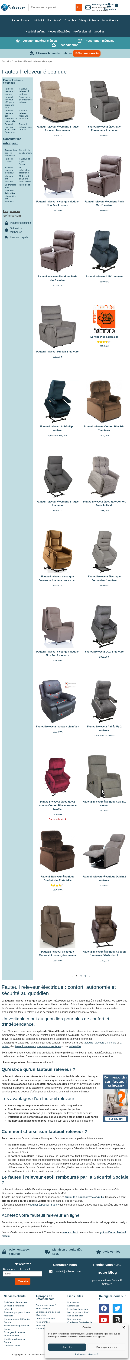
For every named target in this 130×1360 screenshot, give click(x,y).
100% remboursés (86, 53)
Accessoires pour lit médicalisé (11, 153)
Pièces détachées (59, 31)
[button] (123, 1327)
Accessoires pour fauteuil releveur (25, 100)
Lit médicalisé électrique (24, 170)
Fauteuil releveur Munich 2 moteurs (57, 351)
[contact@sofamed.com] (88, 7)
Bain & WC (54, 20)
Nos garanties (43, 1322)
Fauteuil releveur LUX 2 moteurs (104, 651)
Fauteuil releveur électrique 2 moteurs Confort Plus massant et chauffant (57, 805)
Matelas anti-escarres (9, 179)
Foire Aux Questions (77, 1309)
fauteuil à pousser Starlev (44, 1204)
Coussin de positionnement (26, 151)
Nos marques (74, 1319)
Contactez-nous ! (12, 1345)
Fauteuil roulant (21, 20)
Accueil (5, 61)
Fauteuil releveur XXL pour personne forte (9, 102)
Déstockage (73, 1305)
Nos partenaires (75, 1315)
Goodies (99, 31)
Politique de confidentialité (86, 1354)
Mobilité (39, 20)
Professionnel (82, 31)
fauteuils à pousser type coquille (84, 1197)
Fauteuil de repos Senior (24, 161)
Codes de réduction (45, 1318)
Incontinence (110, 20)
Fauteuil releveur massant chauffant (23, 114)
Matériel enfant (35, 31)
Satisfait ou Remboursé (15, 1302)
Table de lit (24, 184)
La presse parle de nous (48, 1312)
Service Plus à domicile (104, 337)
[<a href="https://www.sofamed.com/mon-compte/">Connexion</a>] (109, 5)
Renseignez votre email (16, 1269)
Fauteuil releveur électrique (10, 170)
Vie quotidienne (89, 20)
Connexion (110, 9)
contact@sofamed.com (103, 4)
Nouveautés (73, 1302)
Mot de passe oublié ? (78, 1312)
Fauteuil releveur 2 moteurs (24, 91)
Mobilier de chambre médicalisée (25, 179)
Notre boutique (43, 1308)
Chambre (70, 20)
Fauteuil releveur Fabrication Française (10, 128)
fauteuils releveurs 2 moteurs (100, 1042)
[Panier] (116, 5)
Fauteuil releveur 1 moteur (10, 91)
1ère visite (41, 1315)
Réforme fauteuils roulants (54, 53)
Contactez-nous (65, 1265)
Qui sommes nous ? (46, 1305)
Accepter (67, 1347)
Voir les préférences (106, 1347)
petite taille (74, 1046)
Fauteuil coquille (9, 160)
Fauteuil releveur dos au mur (25, 127)
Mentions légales (44, 1328)
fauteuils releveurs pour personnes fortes (38, 1046)
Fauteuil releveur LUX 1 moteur (104, 276)
